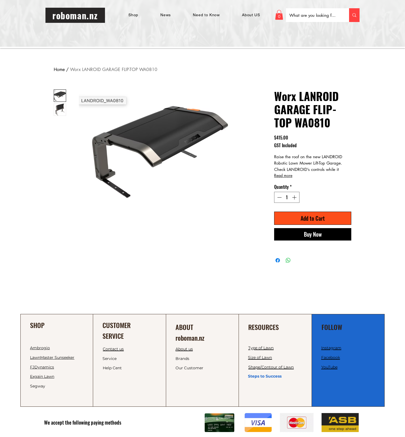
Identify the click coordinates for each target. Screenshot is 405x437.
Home (59, 69)
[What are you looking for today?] (354, 15)
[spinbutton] (287, 197)
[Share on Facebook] (277, 260)
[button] (279, 15)
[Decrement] (279, 197)
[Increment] (295, 197)
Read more (283, 175)
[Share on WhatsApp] (288, 260)
